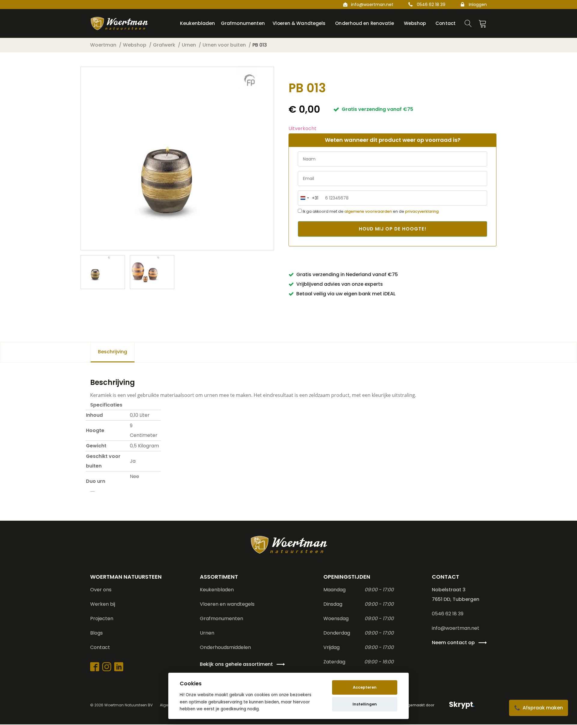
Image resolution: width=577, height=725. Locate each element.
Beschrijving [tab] (112, 351)
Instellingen (365, 704)
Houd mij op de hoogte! (392, 229)
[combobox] (308, 198)
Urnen (207, 632)
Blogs (96, 632)
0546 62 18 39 (431, 4)
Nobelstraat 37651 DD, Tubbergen (455, 594)
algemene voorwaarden (368, 211)
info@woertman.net (372, 4)
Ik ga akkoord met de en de (370, 211)
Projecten (101, 618)
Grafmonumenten (221, 618)
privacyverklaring (422, 211)
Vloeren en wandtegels (227, 604)
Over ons (100, 589)
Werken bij (102, 604)
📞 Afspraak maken (538, 707)
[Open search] (468, 23)
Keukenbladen (217, 589)
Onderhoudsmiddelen (225, 647)
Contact (100, 647)
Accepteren (365, 687)
